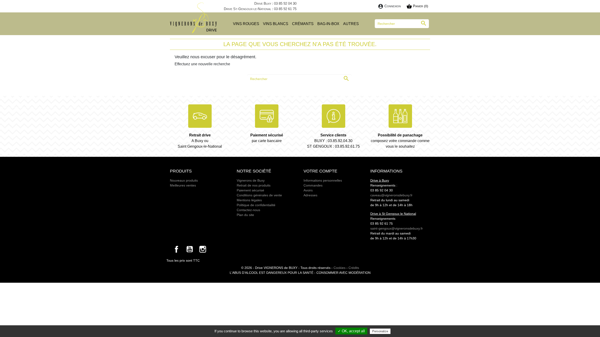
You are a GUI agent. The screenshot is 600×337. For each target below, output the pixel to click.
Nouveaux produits (184, 180)
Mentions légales (249, 200)
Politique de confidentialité (256, 205)
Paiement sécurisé (250, 190)
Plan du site (245, 215)
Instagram (202, 249)
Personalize (380, 331)
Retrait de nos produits (253, 185)
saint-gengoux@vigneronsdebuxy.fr (396, 228)
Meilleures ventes (183, 185)
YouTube (189, 249)
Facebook (176, 249)
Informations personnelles (323, 180)
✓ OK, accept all (351, 331)
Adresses (310, 195)
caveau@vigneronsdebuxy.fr (391, 195)
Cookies (339, 268)
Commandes (313, 185)
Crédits (354, 268)
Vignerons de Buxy (251, 180)
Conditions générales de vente (259, 195)
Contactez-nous (248, 210)
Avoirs (308, 190)
